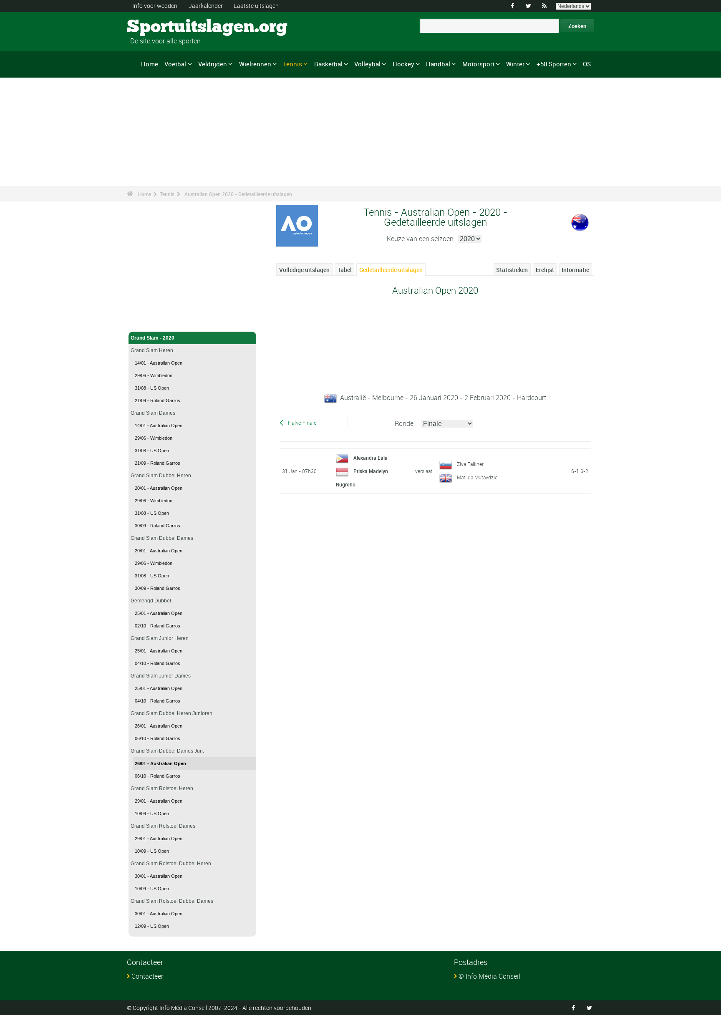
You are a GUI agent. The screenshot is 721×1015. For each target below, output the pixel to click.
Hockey (403, 64)
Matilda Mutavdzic (477, 477)
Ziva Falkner (470, 464)
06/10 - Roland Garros (157, 738)
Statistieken (512, 270)
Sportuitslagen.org (158, 27)
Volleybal (367, 64)
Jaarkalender (206, 6)
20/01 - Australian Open (158, 488)
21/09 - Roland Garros (157, 400)
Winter (515, 64)
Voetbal (175, 64)
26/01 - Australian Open (158, 725)
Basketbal (328, 64)
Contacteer (147, 976)
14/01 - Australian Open (158, 362)
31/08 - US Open (152, 387)
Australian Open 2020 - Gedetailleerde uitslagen (238, 194)
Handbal (438, 64)
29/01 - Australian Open (158, 800)
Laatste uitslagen (256, 6)
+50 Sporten (554, 64)
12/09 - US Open (152, 926)
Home (149, 64)
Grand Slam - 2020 (152, 338)
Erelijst (545, 270)
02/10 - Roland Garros (157, 625)
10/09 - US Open (152, 813)
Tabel (345, 270)
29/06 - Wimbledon (153, 375)
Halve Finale (302, 422)
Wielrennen (255, 64)
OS (587, 64)
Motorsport (478, 64)
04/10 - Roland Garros (157, 663)
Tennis (292, 64)
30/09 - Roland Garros (157, 525)
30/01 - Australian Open (158, 876)
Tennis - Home (147, 320)
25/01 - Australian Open (158, 613)
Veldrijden (212, 64)
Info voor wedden (154, 6)
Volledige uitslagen (304, 270)
